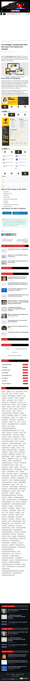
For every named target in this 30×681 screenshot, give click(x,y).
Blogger (5, 231)
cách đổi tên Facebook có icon (8, 557)
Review (21, 432)
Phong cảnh (4, 525)
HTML (24, 395)
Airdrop (13, 367)
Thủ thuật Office (23, 462)
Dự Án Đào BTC (20, 419)
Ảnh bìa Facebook (5, 439)
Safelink (13, 527)
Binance (8, 406)
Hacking (19, 510)
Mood (9, 521)
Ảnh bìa (22, 436)
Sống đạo (15, 408)
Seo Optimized (10, 400)
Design (16, 441)
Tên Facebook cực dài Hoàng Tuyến (9, 547)
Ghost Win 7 (4, 508)
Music (24, 521)
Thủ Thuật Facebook (6, 404)
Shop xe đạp (16, 532)
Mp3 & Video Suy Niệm (17, 521)
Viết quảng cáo (22, 452)
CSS (24, 402)
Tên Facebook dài (21, 547)
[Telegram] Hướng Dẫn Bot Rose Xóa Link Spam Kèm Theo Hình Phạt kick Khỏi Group (18, 283)
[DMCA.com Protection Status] (24, 679)
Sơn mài (8, 536)
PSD (17, 417)
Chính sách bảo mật (15, 676)
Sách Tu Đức (13, 534)
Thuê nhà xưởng (5, 540)
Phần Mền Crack (11, 525)
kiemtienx (11, 560)
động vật (16, 415)
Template (8, 40)
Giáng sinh (22, 471)
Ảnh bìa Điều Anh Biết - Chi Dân (8, 575)
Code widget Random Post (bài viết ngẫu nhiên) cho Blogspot (17, 321)
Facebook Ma (24, 501)
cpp (23, 454)
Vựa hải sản (21, 408)
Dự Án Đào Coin (13, 375)
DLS (14, 501)
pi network (13, 490)
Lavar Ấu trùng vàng (24, 473)
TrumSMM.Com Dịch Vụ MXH (21, 349)
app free (20, 402)
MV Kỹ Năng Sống (11, 516)
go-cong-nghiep (19, 557)
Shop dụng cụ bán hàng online (20, 480)
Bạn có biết (23, 406)
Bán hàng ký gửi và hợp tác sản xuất (9, 495)
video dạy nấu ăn (16, 436)
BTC (20, 439)
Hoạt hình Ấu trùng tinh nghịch (15, 443)
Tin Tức (13, 381)
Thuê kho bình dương (13, 538)
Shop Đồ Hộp (16, 434)
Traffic (10, 408)
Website (3, 400)
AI (20, 415)
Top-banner (20, 542)
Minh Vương (4, 521)
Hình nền (16, 398)
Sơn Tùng (4, 536)
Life (21, 458)
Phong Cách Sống (5, 447)
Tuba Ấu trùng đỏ (22, 486)
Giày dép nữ (18, 508)
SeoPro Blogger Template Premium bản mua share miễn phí (18, 261)
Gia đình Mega (11, 508)
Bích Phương (20, 495)
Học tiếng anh (4, 408)
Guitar (23, 508)
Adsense (4, 406)
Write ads (17, 553)
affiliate (16, 465)
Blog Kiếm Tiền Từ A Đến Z (7, 469)
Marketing (22, 398)
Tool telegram (14, 542)
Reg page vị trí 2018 (6, 527)
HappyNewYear (11, 458)
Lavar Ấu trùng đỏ (5, 475)
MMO (7, 393)
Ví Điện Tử (13, 378)
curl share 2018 (5, 555)
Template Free (23, 424)
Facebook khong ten (6, 503)
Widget (9, 436)
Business (18, 493)
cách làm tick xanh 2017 (14, 555)
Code (3, 393)
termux (18, 490)
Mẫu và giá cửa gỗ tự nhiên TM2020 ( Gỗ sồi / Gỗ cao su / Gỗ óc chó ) (18, 315)
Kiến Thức (4, 445)
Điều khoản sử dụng (20, 674)
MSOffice (17, 514)
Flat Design (18, 456)
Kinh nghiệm (17, 512)
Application (12, 493)
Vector (16, 400)
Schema (10, 480)
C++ (25, 417)
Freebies (11, 421)
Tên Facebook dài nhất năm (7, 549)
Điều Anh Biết (17, 564)
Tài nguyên (4, 436)
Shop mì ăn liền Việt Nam (12, 449)
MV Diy (22, 514)
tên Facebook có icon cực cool (21, 560)
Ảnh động (19, 411)
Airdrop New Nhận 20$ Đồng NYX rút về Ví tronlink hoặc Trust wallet (17, 289)
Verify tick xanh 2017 (6, 553)
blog (21, 465)
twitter (23, 490)
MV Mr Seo (9, 411)
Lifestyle (25, 458)
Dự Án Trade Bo (13, 383)
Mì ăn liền (13, 417)
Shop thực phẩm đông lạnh (7, 532)
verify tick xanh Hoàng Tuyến (14, 562)
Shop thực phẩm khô (18, 529)
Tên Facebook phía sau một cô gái (9, 551)
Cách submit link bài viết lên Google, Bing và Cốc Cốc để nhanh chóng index (18, 295)
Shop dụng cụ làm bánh (21, 527)
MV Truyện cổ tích (5, 478)
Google (18, 406)
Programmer (4, 480)
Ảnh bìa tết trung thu (17, 573)
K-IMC (7, 512)
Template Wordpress (17, 460)
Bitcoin (13, 406)
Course (23, 439)
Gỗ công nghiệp (12, 510)
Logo (23, 512)
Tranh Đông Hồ (5, 486)
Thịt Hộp (10, 452)
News (19, 404)
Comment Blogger (18, 469)
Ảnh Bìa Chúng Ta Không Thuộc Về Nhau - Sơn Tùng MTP (13, 570)
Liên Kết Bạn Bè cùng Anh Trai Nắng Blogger (18, 249)
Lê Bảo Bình (4, 514)
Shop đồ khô (23, 532)
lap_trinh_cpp (4, 467)
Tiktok (18, 484)
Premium (18, 447)
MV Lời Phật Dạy (19, 516)
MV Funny (4, 516)
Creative (12, 426)
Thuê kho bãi (4, 538)
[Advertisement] (15, 28)
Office (23, 523)
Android (15, 439)
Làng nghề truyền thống (6, 413)
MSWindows (20, 475)
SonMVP (8, 349)
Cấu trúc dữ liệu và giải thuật (7, 441)
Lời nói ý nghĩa (11, 514)
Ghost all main (5, 443)
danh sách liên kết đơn (13, 488)
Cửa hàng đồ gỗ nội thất (6, 501)
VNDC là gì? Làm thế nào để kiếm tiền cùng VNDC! (17, 327)
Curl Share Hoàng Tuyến (18, 497)
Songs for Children (5, 534)
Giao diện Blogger (5, 417)
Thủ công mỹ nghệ (5, 542)
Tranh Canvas (4, 545)
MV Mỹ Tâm (4, 460)
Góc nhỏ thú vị (5, 510)
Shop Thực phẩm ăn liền (7, 434)
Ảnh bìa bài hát (5, 493)
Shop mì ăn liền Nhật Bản (7, 529)
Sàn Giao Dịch (13, 370)
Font (19, 430)
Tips (13, 391)
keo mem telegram (6, 490)
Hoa (15, 421)
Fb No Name (4, 506)
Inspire (19, 421)
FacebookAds (5, 421)
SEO (25, 432)
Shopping (22, 434)
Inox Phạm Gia (9, 473)
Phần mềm (4, 424)
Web (13, 553)
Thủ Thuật (16, 462)
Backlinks (24, 415)
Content (3, 471)
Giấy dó (3, 432)
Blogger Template (5, 456)
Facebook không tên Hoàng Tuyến (18, 503)
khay (8, 426)
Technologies (4, 452)
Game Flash (21, 441)
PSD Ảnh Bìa (15, 432)
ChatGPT (12, 456)
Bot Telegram (24, 404)
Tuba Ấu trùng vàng (14, 486)
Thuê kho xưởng (22, 538)
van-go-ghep (4, 562)
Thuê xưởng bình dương (14, 540)
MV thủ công (18, 519)
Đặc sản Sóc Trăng (5, 568)
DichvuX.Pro (14, 352)
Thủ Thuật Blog (10, 415)
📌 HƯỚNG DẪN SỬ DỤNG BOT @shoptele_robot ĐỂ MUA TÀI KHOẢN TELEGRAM (16, 309)
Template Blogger (22, 482)
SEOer (11, 393)
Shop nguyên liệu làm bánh (13, 424)
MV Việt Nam (13, 478)
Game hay (24, 456)
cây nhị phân (4, 488)
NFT (12, 523)
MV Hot (3, 411)
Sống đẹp (14, 536)
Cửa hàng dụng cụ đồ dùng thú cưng (9, 430)
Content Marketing (10, 471)
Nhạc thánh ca (16, 413)
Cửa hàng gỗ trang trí (23, 499)
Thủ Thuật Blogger (11, 395)
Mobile (9, 460)
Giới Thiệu (13, 674)
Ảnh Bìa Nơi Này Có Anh (6, 573)
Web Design (4, 454)
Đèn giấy (23, 564)
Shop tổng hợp (21, 449)
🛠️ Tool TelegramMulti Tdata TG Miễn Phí (17, 622)
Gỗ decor (4, 458)
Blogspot (9, 391)
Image (24, 443)
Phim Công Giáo (13, 402)
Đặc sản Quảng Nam (21, 566)
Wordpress (18, 454)
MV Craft (24, 421)
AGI (11, 439)
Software (22, 413)
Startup (15, 482)
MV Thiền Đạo (11, 519)
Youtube (21, 417)
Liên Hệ (7, 674)
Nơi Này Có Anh (18, 523)
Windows (4, 426)
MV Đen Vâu (21, 445)
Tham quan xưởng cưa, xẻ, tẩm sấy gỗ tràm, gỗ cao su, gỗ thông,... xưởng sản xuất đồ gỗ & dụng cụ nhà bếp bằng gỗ (18, 302)
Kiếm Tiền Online (13, 364)
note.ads (11, 467)
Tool (21, 484)
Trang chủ (3, 40)
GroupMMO (4, 51)
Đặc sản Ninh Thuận (11, 566)
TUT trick (4, 415)
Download (4, 395)
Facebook (21, 393)
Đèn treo (4, 566)
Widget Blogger (12, 454)
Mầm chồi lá (9, 432)
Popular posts (19, 525)
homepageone (5, 560)
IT (25, 408)
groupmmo (19, 395)
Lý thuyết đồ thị (14, 475)
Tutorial (15, 452)
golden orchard (22, 488)
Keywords (16, 473)
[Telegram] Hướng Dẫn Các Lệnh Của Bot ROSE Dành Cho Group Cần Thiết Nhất (17, 277)
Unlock (18, 551)
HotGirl (3, 473)
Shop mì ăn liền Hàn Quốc (7, 482)
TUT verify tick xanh (21, 536)
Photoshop (13, 447)
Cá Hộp (3, 499)
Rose (23, 447)
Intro (23, 510)
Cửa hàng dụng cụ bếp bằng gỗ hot (9, 428)
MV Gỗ (26, 475)
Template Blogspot (6, 484)
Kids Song (11, 512)
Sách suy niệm (20, 534)
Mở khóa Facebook (6, 523)
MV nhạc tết (15, 445)
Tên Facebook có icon (20, 545)
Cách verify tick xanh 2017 (12, 499)
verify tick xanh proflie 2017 (7, 564)
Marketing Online (20, 478)
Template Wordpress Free (7, 462)
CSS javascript (5, 419)
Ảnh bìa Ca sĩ (22, 467)
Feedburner (11, 506)
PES (26, 478)
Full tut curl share (18, 506)
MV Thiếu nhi (4, 519)
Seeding (3, 449)
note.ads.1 (16, 467)
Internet (17, 458)
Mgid (23, 519)
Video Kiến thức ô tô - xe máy (8, 465)
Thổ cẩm (13, 484)
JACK (3, 512)
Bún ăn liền (4, 497)
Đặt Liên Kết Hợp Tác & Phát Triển (14, 355)
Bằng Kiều (10, 497)
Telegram (13, 372)
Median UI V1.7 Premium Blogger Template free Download (18, 255)
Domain (17, 501)
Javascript (4, 398)
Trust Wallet (11, 545)
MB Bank (9, 445)
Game (22, 430)
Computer (25, 469)
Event (17, 471)
